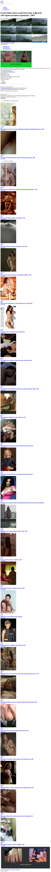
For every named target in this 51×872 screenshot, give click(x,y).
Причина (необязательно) (6, 87)
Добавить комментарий (6, 88)
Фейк (3, 80)
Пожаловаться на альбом (6, 77)
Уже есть (4, 81)
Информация (6, 46)
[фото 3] (39, 25)
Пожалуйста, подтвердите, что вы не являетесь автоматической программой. (18, 95)
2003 (4, 70)
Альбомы (5, 8)
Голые (10, 70)
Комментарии (14, 88)
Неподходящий (5, 79)
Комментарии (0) (7, 49)
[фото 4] (8, 33)
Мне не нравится (11, 43)
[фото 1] (8, 25)
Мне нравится (4, 43)
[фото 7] (8, 41)
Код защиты (12, 96)
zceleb (2, 1)
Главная (5, 7)
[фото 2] (24, 25)
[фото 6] (39, 33)
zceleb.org (8, 869)
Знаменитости (6, 9)
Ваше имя (3, 90)
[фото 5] (24, 33)
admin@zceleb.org (16, 869)
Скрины (7, 70)
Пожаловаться (6, 47)
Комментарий (4, 94)
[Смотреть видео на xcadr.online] (39, 41)
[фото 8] (24, 41)
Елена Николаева (11, 71)
